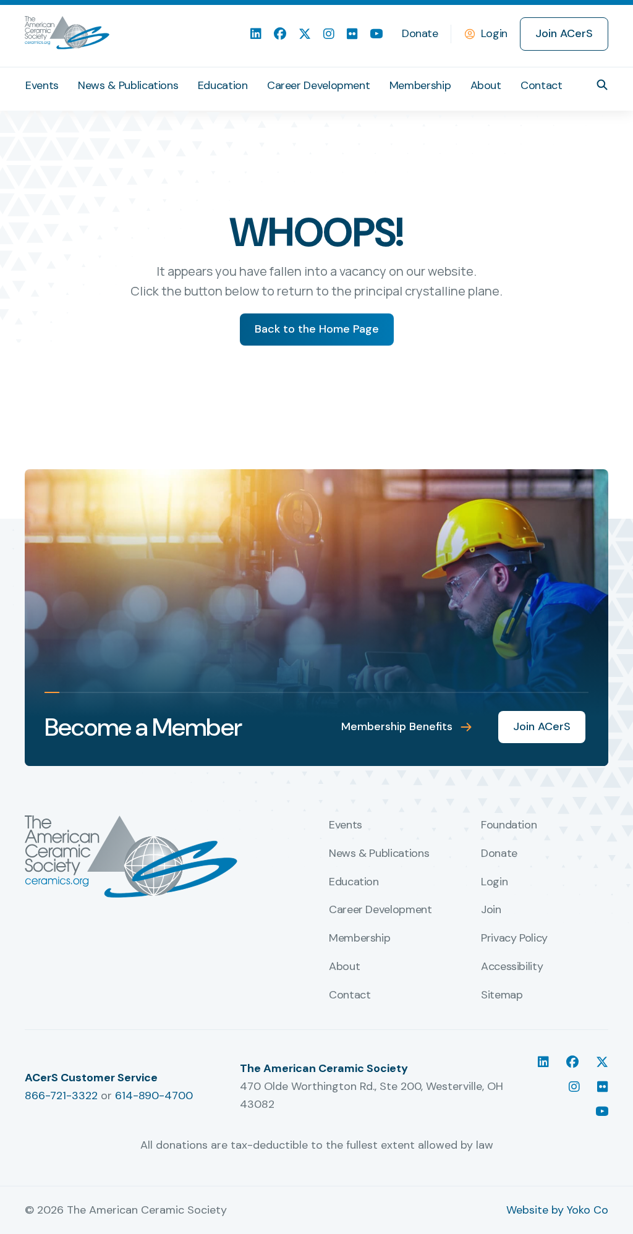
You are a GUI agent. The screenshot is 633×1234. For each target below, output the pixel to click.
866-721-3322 (61, 1095)
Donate (420, 33)
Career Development (318, 85)
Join (491, 910)
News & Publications (128, 85)
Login (494, 33)
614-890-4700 (154, 1095)
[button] (602, 85)
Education (223, 85)
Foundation (509, 825)
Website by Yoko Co (557, 1209)
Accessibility (512, 967)
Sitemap (501, 995)
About (485, 85)
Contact (541, 85)
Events (42, 85)
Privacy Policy (514, 938)
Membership (420, 85)
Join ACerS (564, 33)
